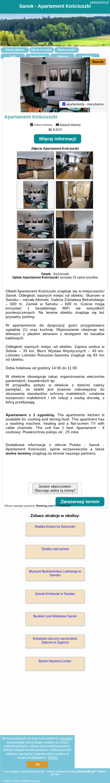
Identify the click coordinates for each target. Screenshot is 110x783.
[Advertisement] (55, 727)
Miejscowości (67, 49)
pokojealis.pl (99, 2)
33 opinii (79, 277)
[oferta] (63, 104)
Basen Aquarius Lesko (55, 661)
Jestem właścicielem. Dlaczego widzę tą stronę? (55, 488)
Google (66, 738)
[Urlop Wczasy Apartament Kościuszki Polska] (35, 178)
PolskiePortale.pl (30, 781)
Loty (13, 56)
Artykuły (87, 56)
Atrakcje (62, 56)
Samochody (37, 56)
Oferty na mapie (41, 49)
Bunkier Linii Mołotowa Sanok (55, 616)
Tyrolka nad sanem (55, 549)
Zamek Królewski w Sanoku (55, 594)
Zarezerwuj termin (80, 501)
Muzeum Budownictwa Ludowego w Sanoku (55, 573)
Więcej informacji (57, 138)
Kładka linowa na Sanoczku (55, 526)
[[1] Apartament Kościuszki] (55, 84)
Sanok (98, 61)
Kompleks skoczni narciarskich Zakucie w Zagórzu (55, 640)
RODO (53, 758)
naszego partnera (80, 453)
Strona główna (15, 49)
